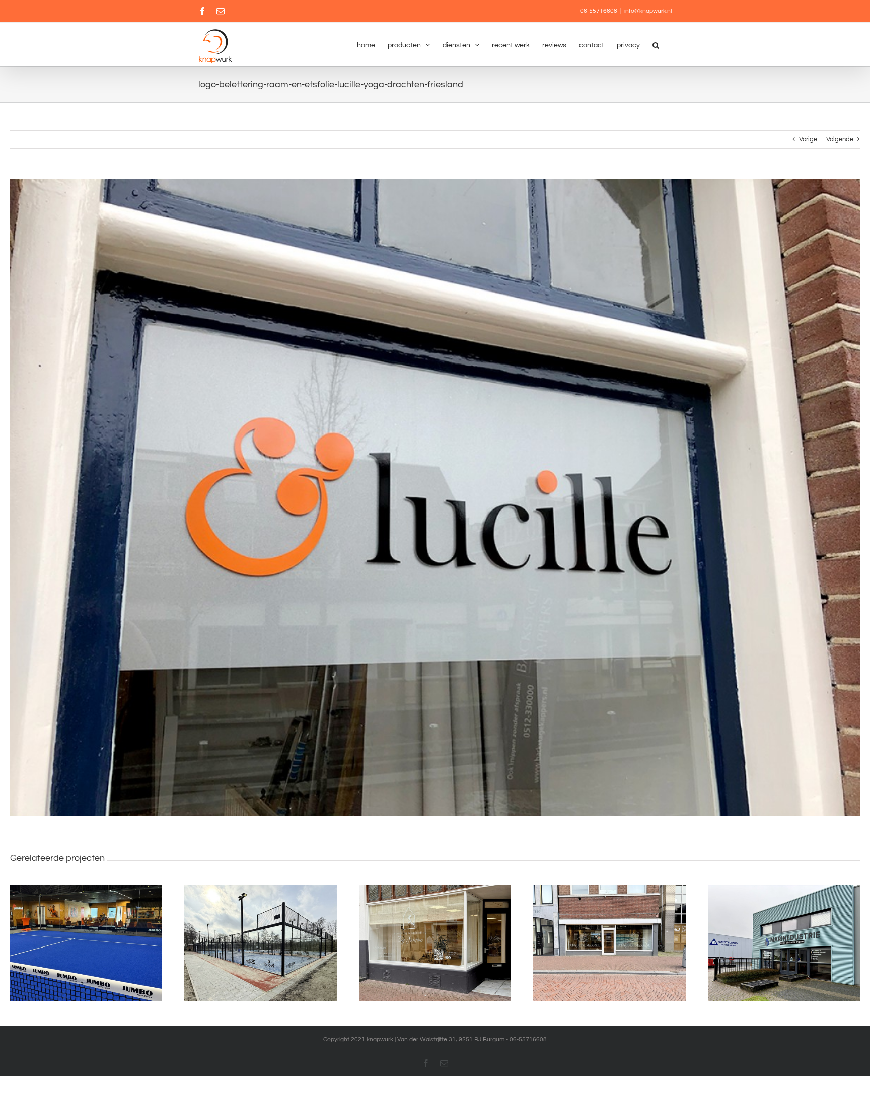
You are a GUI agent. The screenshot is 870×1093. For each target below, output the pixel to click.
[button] (655, 44)
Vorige (808, 139)
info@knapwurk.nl (648, 11)
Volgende (839, 139)
